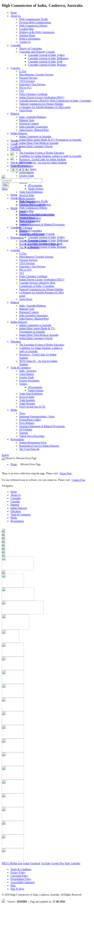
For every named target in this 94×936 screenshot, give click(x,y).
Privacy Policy (18, 872)
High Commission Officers (33, 25)
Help (13, 885)
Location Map (26, 28)
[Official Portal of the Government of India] (13, 655)
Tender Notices (36, 188)
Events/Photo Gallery (30, 419)
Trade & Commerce (20, 367)
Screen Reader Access (21, 165)
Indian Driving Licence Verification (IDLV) (41, 97)
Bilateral (14, 113)
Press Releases (27, 423)
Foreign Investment (29, 380)
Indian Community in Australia (35, 136)
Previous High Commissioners (35, 22)
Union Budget (26, 172)
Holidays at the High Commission (36, 32)
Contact (14, 143)
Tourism (23, 432)
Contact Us (25, 41)
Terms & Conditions (20, 869)
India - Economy (28, 370)
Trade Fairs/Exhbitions (31, 191)
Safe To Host (17, 888)
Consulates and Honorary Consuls (37, 51)
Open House (25, 110)
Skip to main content (21, 162)
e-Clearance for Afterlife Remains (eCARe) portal (44, 107)
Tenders (23, 383)
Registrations (17, 237)
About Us (15, 15)
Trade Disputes (27, 403)
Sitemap (14, 140)
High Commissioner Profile (33, 19)
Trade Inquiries (27, 198)
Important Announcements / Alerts (37, 416)
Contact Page (78, 479)
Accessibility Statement (22, 882)
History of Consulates (30, 48)
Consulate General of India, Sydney (46, 55)
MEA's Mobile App (12, 863)
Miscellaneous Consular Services (36, 74)
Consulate (15, 45)
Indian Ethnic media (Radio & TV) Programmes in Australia (50, 139)
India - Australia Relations (32, 116)
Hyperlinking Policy (20, 879)
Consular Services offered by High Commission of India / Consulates (55, 100)
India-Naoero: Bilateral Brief (34, 130)
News (22, 413)
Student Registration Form (33, 442)
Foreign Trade (26, 175)
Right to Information (29, 38)
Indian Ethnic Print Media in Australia (38, 143)
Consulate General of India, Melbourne (48, 58)
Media (13, 208)
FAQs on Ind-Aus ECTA (32, 406)
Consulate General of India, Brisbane (47, 64)
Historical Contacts (29, 123)
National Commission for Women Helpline (41, 103)
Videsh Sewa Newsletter (32, 436)
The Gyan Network (29, 449)
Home (13, 12)
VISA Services (27, 81)
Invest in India (26, 195)
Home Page (66, 473)
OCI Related (25, 227)
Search (5, 454)
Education (15, 149)
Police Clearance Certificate (33, 94)
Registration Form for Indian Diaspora (39, 445)
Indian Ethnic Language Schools (36, 146)
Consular (15, 68)
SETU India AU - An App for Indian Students (43, 162)
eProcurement (35, 185)
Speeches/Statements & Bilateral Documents (42, 224)
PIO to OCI (25, 87)
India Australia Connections (33, 126)
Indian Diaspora (18, 133)
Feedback (15, 147)
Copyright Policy (19, 875)
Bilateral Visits (26, 120)
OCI (21, 90)
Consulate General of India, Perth (45, 61)
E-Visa (22, 71)
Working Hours (27, 35)
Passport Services (28, 77)
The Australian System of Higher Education (41, 344)
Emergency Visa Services (32, 84)
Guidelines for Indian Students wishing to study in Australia (50, 156)
